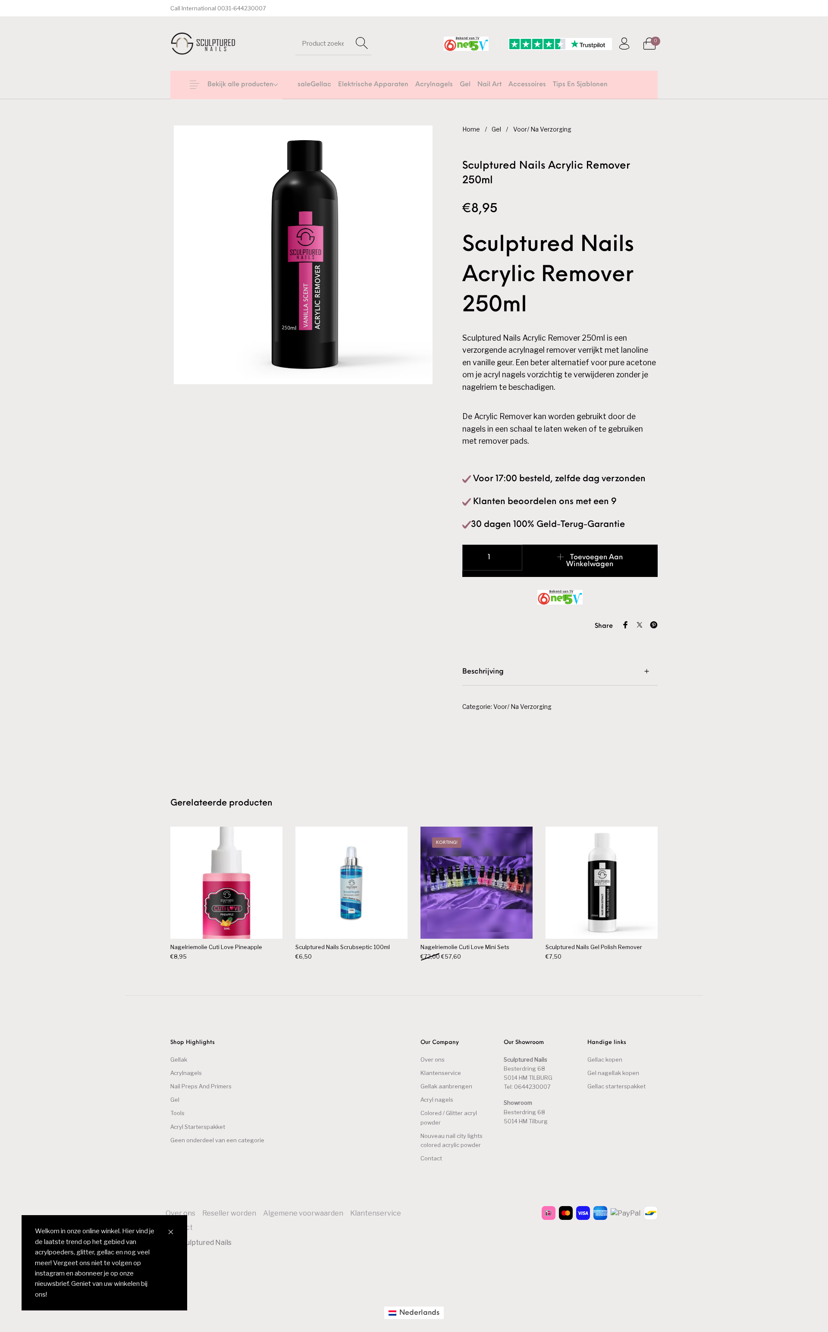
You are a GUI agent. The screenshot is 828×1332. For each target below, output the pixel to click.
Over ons (432, 1059)
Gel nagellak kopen (613, 1072)
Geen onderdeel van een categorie (217, 1140)
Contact (431, 1158)
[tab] (560, 671)
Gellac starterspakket (616, 1086)
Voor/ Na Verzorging (542, 129)
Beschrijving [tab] (483, 671)
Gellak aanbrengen (446, 1086)
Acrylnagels (186, 1072)
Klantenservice (440, 1072)
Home (471, 129)
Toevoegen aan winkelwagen (594, 561)
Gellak (178, 1059)
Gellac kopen (604, 1059)
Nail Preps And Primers (201, 1086)
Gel (496, 129)
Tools (177, 1112)
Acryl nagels (436, 1099)
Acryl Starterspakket (197, 1126)
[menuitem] (314, 85)
